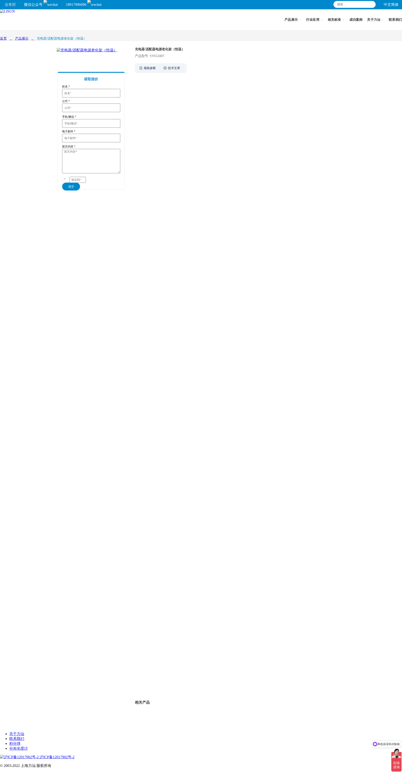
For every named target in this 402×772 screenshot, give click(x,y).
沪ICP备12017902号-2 (56, 757)
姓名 (66, 86)
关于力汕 (16, 734)
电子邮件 (68, 131)
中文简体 (391, 5)
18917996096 (76, 5)
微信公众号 (34, 5)
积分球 (14, 743)
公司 (66, 101)
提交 (71, 186)
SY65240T (159, 681)
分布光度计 (18, 748)
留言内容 (68, 146)
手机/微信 (69, 116)
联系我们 (16, 739)
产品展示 (22, 38)
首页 (3, 38)
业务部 (10, 5)
